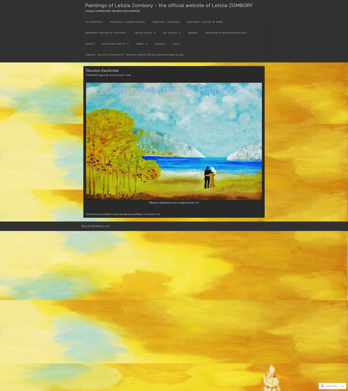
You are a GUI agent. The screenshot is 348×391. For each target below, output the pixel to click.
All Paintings (94, 22)
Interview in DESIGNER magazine (225, 33)
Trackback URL (152, 214)
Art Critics (170, 33)
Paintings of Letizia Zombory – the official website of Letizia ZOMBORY (169, 5)
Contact (160, 44)
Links (176, 44)
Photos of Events (113, 44)
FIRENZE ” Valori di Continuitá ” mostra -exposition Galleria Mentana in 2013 (135, 55)
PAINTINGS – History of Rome (205, 22)
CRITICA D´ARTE (143, 33)
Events (90, 44)
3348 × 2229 (124, 75)
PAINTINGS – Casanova (166, 22)
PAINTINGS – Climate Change (127, 22)
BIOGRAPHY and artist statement (106, 33)
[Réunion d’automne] (174, 198)
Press (140, 44)
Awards (193, 33)
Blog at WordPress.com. (96, 226)
